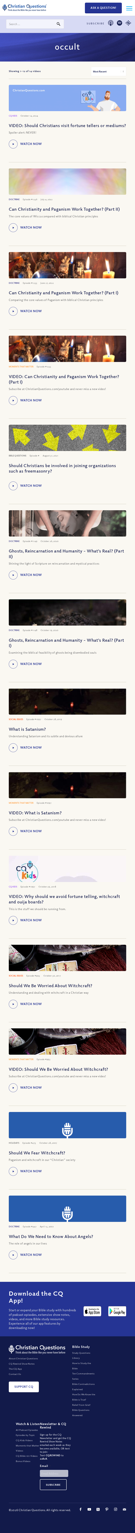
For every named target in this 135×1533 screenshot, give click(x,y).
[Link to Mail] (124, 1509)
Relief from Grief (81, 1404)
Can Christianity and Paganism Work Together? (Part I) (64, 292)
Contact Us (15, 1374)
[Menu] (127, 8)
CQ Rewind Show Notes (22, 1363)
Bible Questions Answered (81, 1413)
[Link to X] (98, 1509)
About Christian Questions (23, 1358)
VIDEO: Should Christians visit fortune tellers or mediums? (67, 125)
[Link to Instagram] (115, 1509)
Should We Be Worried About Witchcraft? (50, 985)
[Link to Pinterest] (107, 1509)
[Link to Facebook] (80, 1509)
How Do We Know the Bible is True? (83, 1397)
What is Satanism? (27, 729)
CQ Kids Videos (24, 1440)
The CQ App (15, 1369)
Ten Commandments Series (83, 1376)
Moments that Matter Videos (27, 1448)
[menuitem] (127, 8)
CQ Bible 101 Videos (27, 1455)
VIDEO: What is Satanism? (35, 812)
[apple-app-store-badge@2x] (92, 1311)
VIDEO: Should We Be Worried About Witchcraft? (58, 1069)
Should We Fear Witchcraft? (37, 1152)
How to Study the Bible (81, 1366)
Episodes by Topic (25, 1435)
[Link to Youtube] (89, 1509)
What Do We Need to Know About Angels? (51, 1236)
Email (45, 1466)
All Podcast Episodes (27, 1430)
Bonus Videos (23, 1461)
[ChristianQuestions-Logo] (25, 12)
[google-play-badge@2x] (117, 1311)
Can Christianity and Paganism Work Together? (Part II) (64, 209)
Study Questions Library (81, 1355)
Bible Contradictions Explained (83, 1387)
